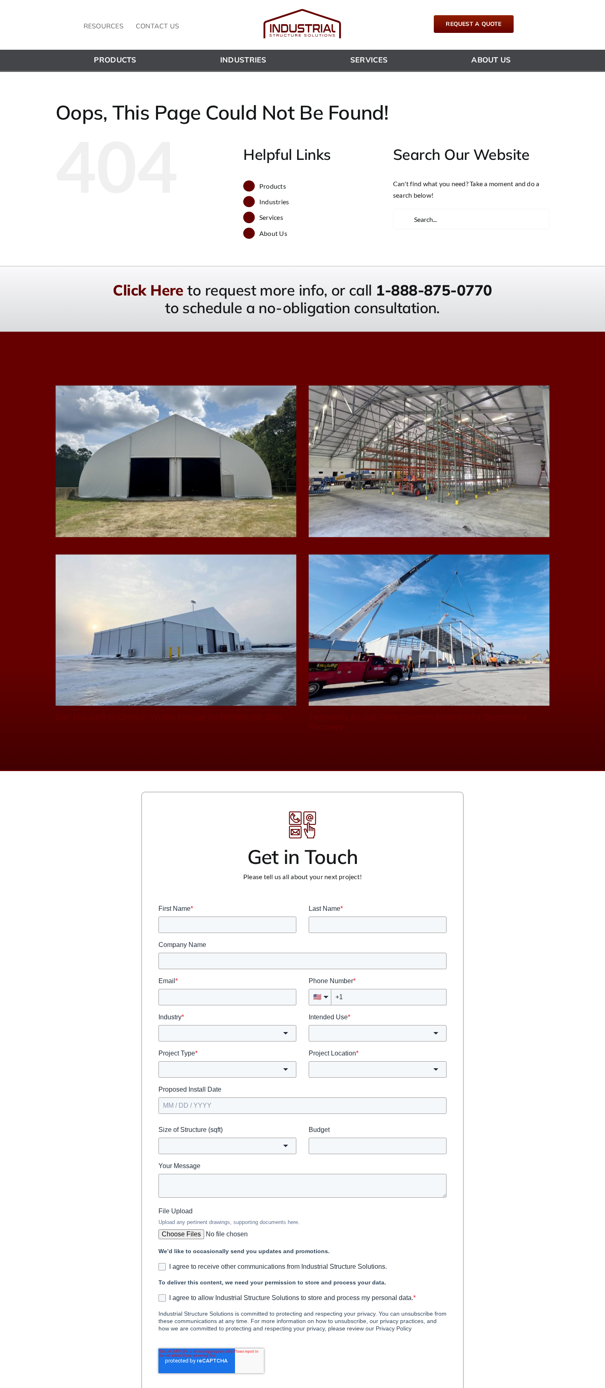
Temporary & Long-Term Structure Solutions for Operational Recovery (418, 721)
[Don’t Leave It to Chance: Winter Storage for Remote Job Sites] (176, 630)
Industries (274, 202)
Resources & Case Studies (171, 351)
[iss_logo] (302, 11)
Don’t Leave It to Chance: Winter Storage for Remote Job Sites (169, 716)
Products (272, 186)
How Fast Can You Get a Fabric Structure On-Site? (148, 548)
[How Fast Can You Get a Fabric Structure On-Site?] (176, 461)
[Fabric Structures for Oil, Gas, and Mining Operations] (429, 461)
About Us (273, 233)
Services (271, 217)
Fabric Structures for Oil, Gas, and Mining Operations (405, 548)
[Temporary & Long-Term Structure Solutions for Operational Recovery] (429, 630)
